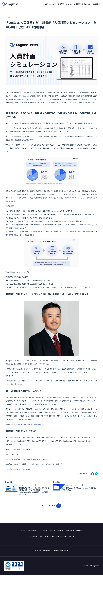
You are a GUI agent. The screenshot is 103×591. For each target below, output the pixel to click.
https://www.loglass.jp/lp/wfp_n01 (31, 424)
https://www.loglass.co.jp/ (20, 469)
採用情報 (79, 531)
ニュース (69, 4)
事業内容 (61, 4)
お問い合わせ (86, 4)
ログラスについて (50, 4)
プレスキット (33, 536)
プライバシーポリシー (47, 536)
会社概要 (77, 4)
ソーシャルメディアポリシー (65, 536)
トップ (23, 531)
